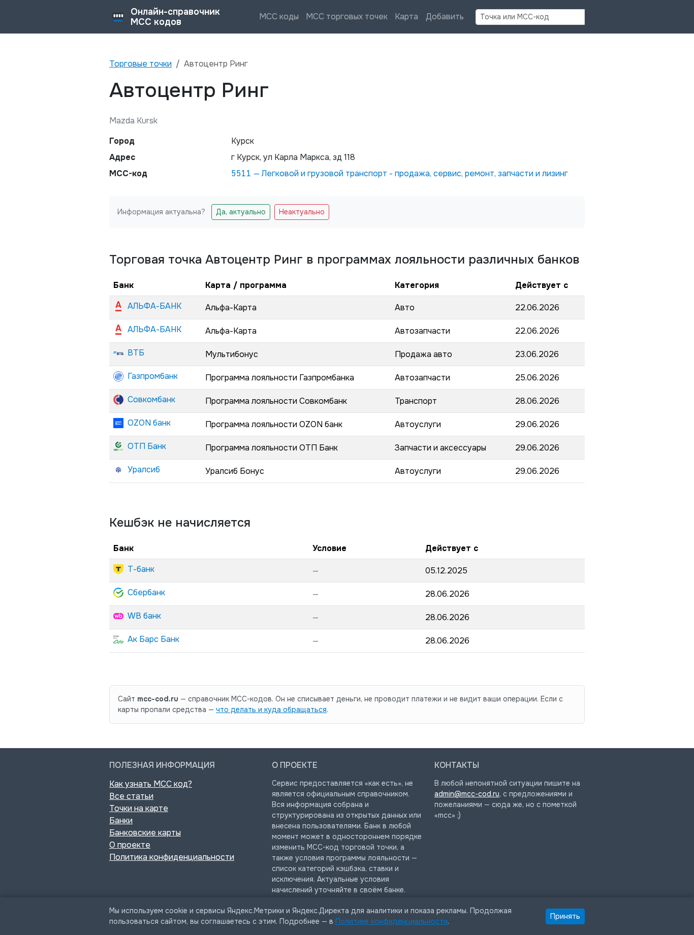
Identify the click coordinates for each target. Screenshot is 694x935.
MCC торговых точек (347, 16)
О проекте (129, 845)
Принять (565, 916)
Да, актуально (241, 211)
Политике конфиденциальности (391, 921)
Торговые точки (140, 63)
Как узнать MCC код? (150, 784)
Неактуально (302, 211)
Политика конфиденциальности (171, 857)
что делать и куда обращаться (271, 709)
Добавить (445, 16)
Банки (121, 820)
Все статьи (131, 796)
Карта (406, 16)
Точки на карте (138, 808)
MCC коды (279, 16)
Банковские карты (145, 832)
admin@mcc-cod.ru (466, 793)
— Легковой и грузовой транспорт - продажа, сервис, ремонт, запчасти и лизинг (399, 173)
